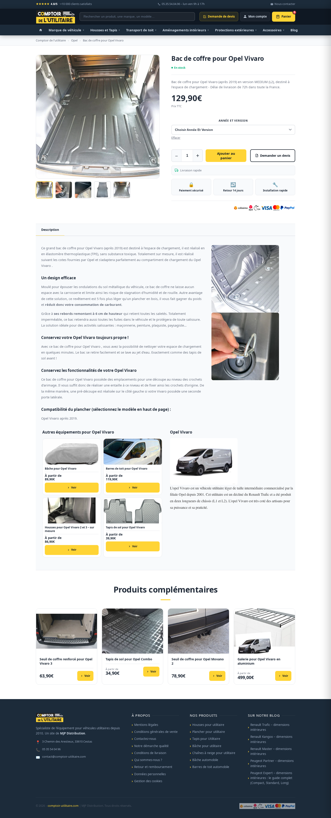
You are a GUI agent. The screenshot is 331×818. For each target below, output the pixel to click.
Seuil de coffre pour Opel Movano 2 (198, 661)
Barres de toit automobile (210, 767)
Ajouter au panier (226, 155)
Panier (288, 15)
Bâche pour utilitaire (206, 746)
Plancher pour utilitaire (208, 732)
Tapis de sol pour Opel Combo (129, 659)
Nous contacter (284, 4)
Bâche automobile (205, 760)
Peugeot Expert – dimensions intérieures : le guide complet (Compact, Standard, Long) (271, 778)
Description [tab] (50, 229)
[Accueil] (40, 30)
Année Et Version (233, 121)
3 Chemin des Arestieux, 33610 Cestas (64, 741)
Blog (294, 30)
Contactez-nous (145, 739)
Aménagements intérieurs (186, 30)
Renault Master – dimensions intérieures (271, 751)
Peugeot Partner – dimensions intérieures (272, 763)
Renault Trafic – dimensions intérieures (269, 727)
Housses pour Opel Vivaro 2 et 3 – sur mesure (69, 529)
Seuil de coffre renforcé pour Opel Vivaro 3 (66, 661)
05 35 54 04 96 (48, 749)
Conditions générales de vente (156, 732)
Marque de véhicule (66, 30)
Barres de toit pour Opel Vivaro (126, 468)
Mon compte (257, 16)
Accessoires (273, 30)
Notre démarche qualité (151, 746)
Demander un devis (275, 155)
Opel (74, 40)
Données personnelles (150, 774)
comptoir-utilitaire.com (63, 806)
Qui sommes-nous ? (148, 760)
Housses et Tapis (105, 30)
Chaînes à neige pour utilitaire (213, 753)
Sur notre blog (264, 715)
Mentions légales (146, 725)
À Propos (141, 715)
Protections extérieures (235, 30)
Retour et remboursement (153, 767)
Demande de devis (221, 16)
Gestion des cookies (148, 781)
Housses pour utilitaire (208, 725)
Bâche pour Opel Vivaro (60, 468)
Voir (73, 487)
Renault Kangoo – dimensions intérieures (271, 739)
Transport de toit (141, 30)
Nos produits (203, 715)
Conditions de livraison (150, 753)
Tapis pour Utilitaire (206, 739)
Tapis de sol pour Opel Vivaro (125, 527)
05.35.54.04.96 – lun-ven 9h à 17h (183, 4)
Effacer (175, 138)
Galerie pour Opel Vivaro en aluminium (259, 661)
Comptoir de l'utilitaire (51, 40)
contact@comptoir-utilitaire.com (61, 756)
